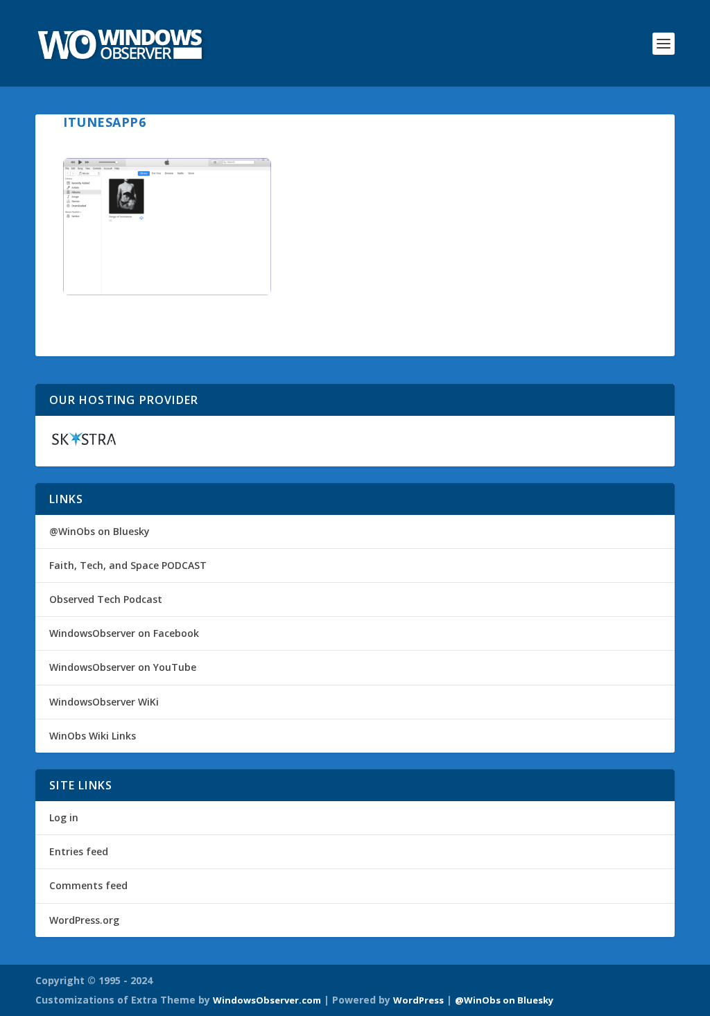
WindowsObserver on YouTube (122, 667)
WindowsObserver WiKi (104, 701)
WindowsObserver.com (267, 1000)
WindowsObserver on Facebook (124, 633)
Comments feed (88, 885)
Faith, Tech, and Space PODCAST (128, 565)
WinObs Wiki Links (92, 735)
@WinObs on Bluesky (99, 531)
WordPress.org (84, 920)
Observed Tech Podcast (105, 599)
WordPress (418, 1000)
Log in (63, 817)
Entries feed (78, 851)
